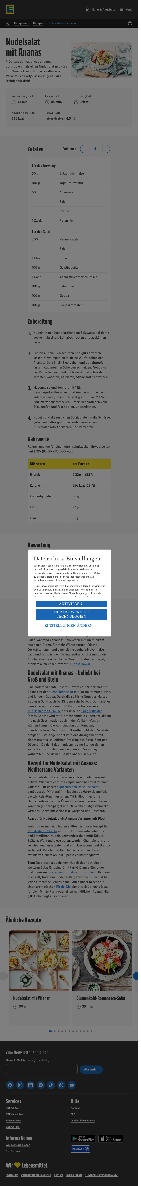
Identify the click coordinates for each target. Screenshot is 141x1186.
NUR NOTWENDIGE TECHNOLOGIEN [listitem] (71, 614)
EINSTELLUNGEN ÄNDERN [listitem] (69, 625)
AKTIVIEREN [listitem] (70, 604)
